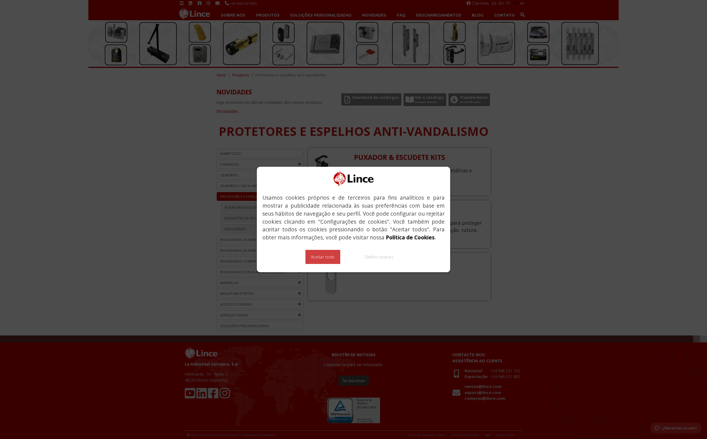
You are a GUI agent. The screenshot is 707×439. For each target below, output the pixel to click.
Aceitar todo (323, 257)
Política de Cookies (410, 237)
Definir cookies (379, 257)
